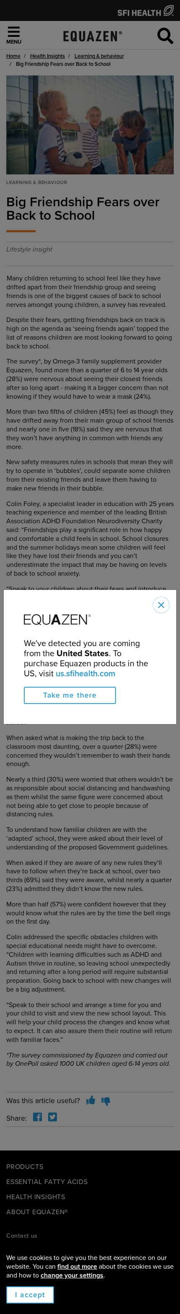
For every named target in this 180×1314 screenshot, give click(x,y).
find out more (77, 1266)
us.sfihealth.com (86, 674)
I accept (30, 1295)
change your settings (72, 1275)
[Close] (161, 605)
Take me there (70, 695)
